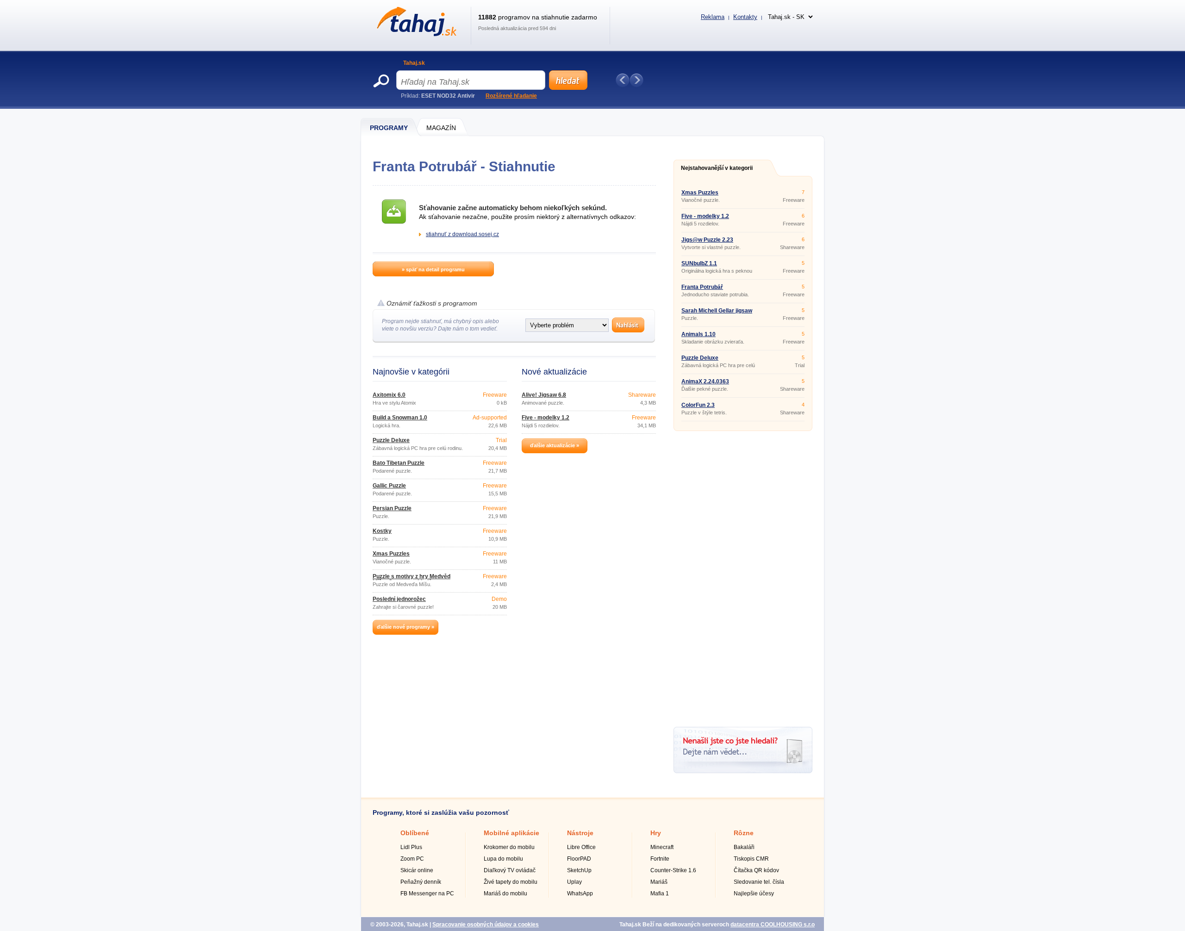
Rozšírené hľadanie (511, 96)
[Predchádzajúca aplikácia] (623, 80)
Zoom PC (412, 859)
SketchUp (579, 870)
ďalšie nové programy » (405, 627)
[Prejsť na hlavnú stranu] (415, 34)
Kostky (382, 531)
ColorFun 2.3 (698, 405)
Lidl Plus (411, 847)
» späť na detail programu (433, 269)
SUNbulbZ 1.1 (699, 263)
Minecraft (662, 847)
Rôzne (744, 833)
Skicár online (416, 870)
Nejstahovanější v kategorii (717, 168)
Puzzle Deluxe (391, 440)
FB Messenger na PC (427, 893)
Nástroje (580, 833)
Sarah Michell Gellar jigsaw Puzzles (716, 313)
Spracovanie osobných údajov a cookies (485, 924)
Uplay (574, 882)
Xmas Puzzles (391, 553)
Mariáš (658, 882)
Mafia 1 (659, 893)
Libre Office (581, 847)
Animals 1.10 (698, 334)
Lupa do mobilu (503, 859)
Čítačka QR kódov (756, 870)
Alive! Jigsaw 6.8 (544, 395)
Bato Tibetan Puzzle (398, 463)
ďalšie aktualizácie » (554, 445)
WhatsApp (580, 893)
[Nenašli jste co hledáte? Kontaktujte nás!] (743, 771)
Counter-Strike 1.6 (673, 870)
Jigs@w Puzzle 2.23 (707, 240)
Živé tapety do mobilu (510, 882)
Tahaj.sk (414, 63)
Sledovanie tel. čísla (759, 882)
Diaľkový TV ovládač (510, 870)
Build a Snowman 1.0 (400, 417)
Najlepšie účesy (754, 893)
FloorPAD (579, 859)
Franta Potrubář (702, 287)
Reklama (712, 16)
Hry (655, 833)
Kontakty (745, 16)
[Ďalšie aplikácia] (636, 80)
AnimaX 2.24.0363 (705, 381)
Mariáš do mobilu (505, 893)
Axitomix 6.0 (389, 395)
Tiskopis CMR (751, 859)
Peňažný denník (420, 882)
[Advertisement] (743, 575)
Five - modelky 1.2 (545, 417)
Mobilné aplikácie (511, 833)
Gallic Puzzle (389, 485)
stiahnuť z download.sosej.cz (462, 234)
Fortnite (659, 859)
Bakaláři (744, 847)
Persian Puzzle (392, 508)
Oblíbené (414, 833)
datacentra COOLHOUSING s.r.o (772, 924)
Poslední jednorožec (399, 599)
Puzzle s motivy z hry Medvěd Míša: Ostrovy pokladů (411, 579)
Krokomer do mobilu (509, 847)
